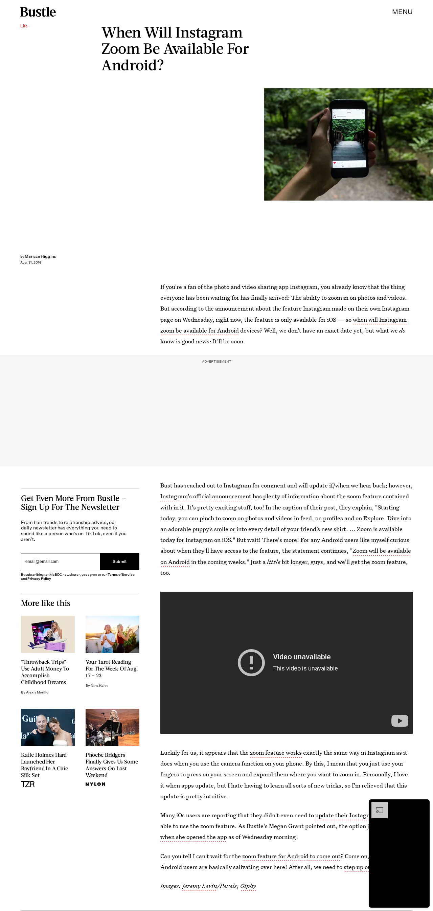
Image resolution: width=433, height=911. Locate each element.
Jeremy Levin (199, 886)
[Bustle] (38, 12)
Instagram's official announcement (205, 496)
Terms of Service (121, 574)
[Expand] (376, 805)
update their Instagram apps (353, 815)
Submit (120, 562)
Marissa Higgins (40, 256)
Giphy (248, 886)
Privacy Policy (39, 578)
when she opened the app (193, 837)
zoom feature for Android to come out (291, 856)
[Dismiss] (422, 805)
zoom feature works (276, 752)
